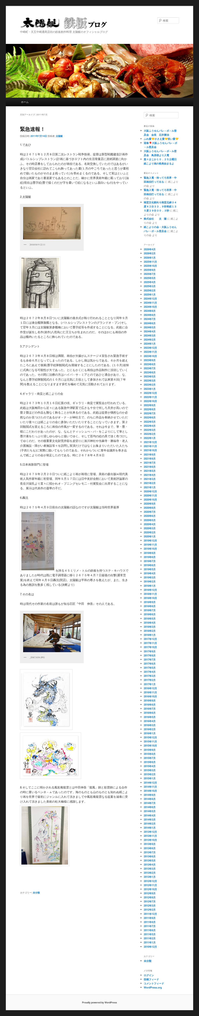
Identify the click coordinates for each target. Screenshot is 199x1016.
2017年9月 (150, 651)
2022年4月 (150, 426)
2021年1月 (150, 487)
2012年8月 (150, 897)
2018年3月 (150, 626)
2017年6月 (150, 663)
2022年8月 (150, 409)
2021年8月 (150, 458)
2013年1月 (150, 877)
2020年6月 (150, 516)
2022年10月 (150, 401)
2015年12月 (150, 737)
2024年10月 (150, 307)
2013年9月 (150, 844)
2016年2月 (150, 729)
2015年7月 (150, 758)
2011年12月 (150, 914)
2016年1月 (150, 733)
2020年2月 (150, 532)
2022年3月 (150, 430)
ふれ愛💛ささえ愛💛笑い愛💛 (161, 139)
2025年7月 (150, 274)
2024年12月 (150, 298)
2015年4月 (150, 766)
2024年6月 (150, 323)
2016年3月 (150, 725)
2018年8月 (150, 606)
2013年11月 (150, 836)
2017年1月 (150, 684)
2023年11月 (150, 352)
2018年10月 (150, 598)
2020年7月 (150, 512)
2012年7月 (150, 901)
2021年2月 (150, 483)
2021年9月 (150, 454)
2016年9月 (150, 700)
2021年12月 (150, 442)
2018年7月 (150, 610)
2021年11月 (150, 446)
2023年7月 (150, 368)
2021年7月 (150, 462)
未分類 (36, 892)
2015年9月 (150, 750)
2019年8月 (150, 557)
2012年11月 (150, 885)
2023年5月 (150, 376)
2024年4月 (150, 331)
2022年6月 (150, 417)
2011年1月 (150, 942)
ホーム (25, 102)
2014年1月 (150, 827)
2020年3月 (150, 528)
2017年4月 (150, 672)
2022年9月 (150, 405)
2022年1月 (150, 438)
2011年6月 (150, 930)
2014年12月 (150, 782)
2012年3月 (150, 905)
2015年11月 (150, 741)
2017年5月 (150, 667)
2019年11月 (150, 544)
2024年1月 (150, 343)
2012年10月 (150, 889)
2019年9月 (150, 553)
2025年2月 (150, 290)
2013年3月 (150, 868)
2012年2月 (150, 909)
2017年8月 (150, 655)
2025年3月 (150, 286)
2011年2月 (150, 938)
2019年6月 (150, 565)
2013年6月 (150, 856)
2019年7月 (150, 561)
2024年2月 (150, 339)
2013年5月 (150, 860)
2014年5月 (150, 811)
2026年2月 (150, 253)
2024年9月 (150, 311)
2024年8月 (150, 315)
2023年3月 (150, 380)
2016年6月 (150, 712)
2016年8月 (150, 704)
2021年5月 (150, 471)
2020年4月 (150, 524)
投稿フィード (151, 979)
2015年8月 (150, 754)
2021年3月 (150, 479)
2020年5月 (150, 520)
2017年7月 (150, 659)
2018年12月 (150, 590)
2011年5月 (150, 934)
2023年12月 (150, 347)
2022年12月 (150, 393)
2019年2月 (150, 581)
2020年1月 (150, 536)
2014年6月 (150, 807)
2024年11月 (150, 302)
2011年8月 (150, 922)
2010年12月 (150, 946)
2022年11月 (150, 397)
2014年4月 (150, 815)
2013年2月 (150, 872)
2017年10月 (150, 647)
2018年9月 (150, 602)
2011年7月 (150, 926)
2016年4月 (150, 721)
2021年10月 (150, 450)
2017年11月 (150, 643)
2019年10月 (150, 548)
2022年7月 (150, 413)
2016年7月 (150, 708)
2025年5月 (150, 278)
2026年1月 (150, 257)
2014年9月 (150, 795)
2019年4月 (150, 573)
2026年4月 (150, 249)
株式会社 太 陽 (155, 218)
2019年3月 (150, 577)
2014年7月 (150, 803)
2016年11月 (150, 692)
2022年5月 (150, 421)
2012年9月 (150, 893)
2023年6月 (150, 372)
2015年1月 (150, 778)
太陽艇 (59, 136)
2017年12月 (150, 639)
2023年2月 (150, 384)
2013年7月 (150, 852)
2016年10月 (150, 696)
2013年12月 (150, 831)
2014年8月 (150, 799)
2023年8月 (150, 364)
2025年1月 (150, 294)
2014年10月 (150, 791)
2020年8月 (150, 507)
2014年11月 (150, 786)
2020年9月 (150, 503)
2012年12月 (150, 881)
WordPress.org (153, 987)
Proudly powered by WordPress (99, 1002)
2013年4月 (150, 864)
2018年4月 (150, 622)
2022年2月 (150, 434)
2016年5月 (150, 717)
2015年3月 (150, 770)
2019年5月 (150, 569)
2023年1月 (150, 389)
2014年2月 (150, 823)
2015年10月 (150, 745)
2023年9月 (150, 360)
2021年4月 (150, 475)
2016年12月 (150, 688)
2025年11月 (150, 261)
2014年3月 (150, 819)
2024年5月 (150, 327)
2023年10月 (150, 356)
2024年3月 (150, 335)
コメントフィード (154, 983)
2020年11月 (150, 495)
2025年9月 (150, 270)
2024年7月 (150, 319)
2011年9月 (150, 918)
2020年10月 (150, 499)
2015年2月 (150, 774)
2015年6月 (150, 762)
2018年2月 (150, 631)
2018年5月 (150, 618)
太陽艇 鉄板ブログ (63, 23)
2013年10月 (150, 840)
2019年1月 (150, 586)
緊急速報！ (32, 128)
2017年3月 (150, 676)
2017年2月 (150, 680)
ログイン (149, 975)
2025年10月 (150, 266)
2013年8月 (150, 848)
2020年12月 (150, 491)
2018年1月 (150, 635)
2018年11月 (150, 594)
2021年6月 (150, 466)
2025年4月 (150, 282)
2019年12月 (150, 540)
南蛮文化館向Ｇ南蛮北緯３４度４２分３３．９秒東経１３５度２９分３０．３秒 (160, 206)
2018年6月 (150, 614)
